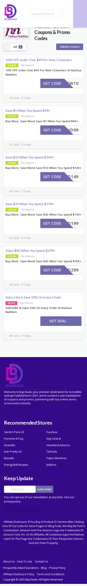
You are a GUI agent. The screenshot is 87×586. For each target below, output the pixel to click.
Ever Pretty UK (13, 451)
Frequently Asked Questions (20, 568)
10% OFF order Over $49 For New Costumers (38, 60)
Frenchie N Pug (13, 438)
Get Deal (58, 321)
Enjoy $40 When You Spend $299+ (30, 250)
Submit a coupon (69, 46)
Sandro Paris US (14, 432)
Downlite (9, 445)
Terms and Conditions (50, 574)
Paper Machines (56, 458)
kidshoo (51, 465)
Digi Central (53, 438)
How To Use (24, 561)
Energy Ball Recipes (16, 465)
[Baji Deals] (10, 12)
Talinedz (51, 451)
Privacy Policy (57, 568)
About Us (9, 561)
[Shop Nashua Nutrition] (16, 32)
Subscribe (44, 489)
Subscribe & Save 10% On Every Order (33, 297)
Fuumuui (51, 432)
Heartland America (58, 445)
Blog (43, 568)
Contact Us (41, 561)
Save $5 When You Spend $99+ (27, 110)
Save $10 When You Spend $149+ (29, 157)
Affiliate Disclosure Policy (18, 574)
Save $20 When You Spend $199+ (29, 204)
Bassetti (9, 458)
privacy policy (12, 501)
